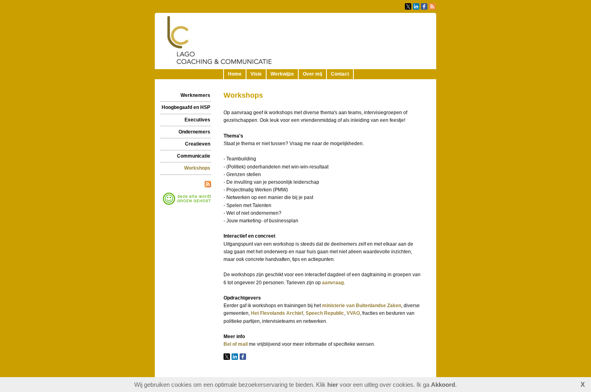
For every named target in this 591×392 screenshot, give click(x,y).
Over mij (312, 74)
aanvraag (333, 282)
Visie (256, 74)
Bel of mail (236, 344)
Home (235, 74)
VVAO (353, 313)
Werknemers (195, 95)
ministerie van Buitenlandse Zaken (361, 305)
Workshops (197, 168)
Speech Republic (325, 313)
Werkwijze (282, 74)
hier (332, 384)
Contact (340, 74)
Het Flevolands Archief (277, 313)
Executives (197, 120)
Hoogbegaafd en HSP (186, 107)
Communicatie (193, 156)
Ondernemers (194, 132)
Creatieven (197, 144)
